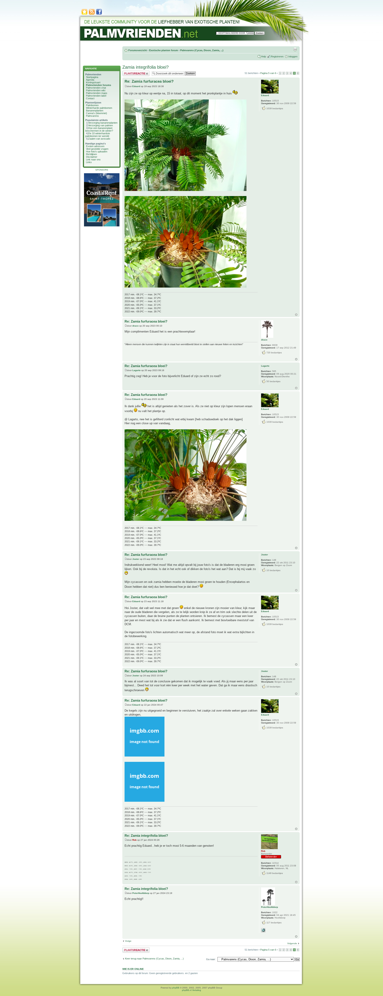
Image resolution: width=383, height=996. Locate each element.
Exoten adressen (95, 146)
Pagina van (268, 73)
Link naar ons (93, 159)
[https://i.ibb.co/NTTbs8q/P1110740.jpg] (144, 800)
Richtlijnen (91, 154)
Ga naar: (211, 959)
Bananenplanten (94, 110)
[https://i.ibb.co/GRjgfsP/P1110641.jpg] (185, 519)
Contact (90, 98)
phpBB (175, 987)
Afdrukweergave (295, 49)
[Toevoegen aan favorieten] (84, 14)
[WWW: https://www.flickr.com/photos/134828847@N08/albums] (263, 930)
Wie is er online (133, 969)
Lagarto (136, 370)
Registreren (277, 56)
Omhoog (296, 314)
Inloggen (292, 56)
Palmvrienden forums (98, 85)
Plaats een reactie (132, 72)
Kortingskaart (93, 82)
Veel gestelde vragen (97, 149)
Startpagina (92, 77)
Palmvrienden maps (96, 93)
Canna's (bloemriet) (96, 113)
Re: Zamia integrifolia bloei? (146, 835)
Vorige (128, 941)
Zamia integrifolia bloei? (145, 67)
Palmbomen (92, 105)
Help (263, 56)
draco (135, 326)
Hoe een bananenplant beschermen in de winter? (99, 129)
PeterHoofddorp (140, 893)
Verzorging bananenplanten (102, 122)
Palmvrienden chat (96, 87)
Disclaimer (91, 157)
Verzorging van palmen (100, 125)
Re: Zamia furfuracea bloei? (149, 81)
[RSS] (91, 14)
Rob (134, 840)
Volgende (292, 943)
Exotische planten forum (163, 50)
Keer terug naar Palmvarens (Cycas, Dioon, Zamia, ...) (154, 958)
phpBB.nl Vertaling (191, 990)
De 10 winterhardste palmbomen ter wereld (97, 134)
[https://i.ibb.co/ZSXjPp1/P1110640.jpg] (185, 190)
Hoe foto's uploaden (96, 151)
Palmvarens (92, 116)
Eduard (136, 86)
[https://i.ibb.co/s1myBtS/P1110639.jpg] (185, 286)
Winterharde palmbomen (99, 108)
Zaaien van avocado (99, 138)
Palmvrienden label (96, 95)
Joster (135, 559)
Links (89, 162)
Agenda (90, 79)
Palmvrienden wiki (95, 90)
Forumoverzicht (137, 50)
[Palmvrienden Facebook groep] (99, 14)
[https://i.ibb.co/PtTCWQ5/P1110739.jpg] (144, 755)
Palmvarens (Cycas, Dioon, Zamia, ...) (201, 50)
